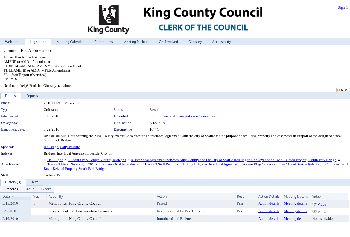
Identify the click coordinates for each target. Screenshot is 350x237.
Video (321, 204)
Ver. (36, 196)
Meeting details (295, 203)
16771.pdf (55, 160)
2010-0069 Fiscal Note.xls (63, 164)
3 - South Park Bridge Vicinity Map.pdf (97, 160)
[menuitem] (10, 189)
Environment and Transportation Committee (182, 116)
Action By (56, 196)
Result (241, 196)
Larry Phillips (70, 147)
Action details (268, 203)
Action (162, 196)
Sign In (343, 7)
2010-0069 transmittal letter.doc (112, 164)
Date (6, 196)
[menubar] (27, 189)
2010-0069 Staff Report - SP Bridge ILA (170, 164)
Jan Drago (51, 147)
